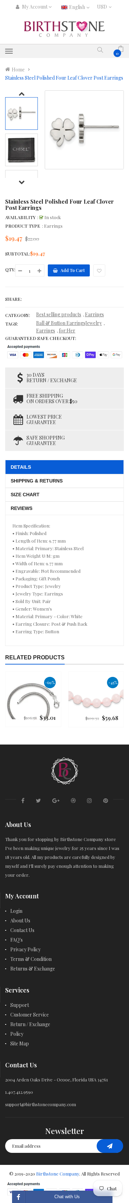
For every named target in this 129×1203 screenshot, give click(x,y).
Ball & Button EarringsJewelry (69, 323)
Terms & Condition (31, 959)
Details (21, 467)
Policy (16, 1034)
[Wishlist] (99, 270)
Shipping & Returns (37, 481)
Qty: (10, 269)
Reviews (21, 508)
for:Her (67, 330)
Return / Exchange (30, 1024)
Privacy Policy (25, 949)
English (77, 7)
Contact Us (22, 930)
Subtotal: (17, 254)
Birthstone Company (57, 1174)
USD (104, 6)
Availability (20, 217)
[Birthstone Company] (65, 770)
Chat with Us (67, 1196)
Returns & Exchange (32, 968)
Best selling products (58, 314)
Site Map (19, 1043)
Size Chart (25, 494)
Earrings (94, 314)
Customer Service (29, 1014)
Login (16, 911)
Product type (22, 226)
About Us (20, 920)
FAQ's (16, 940)
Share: (13, 299)
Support (19, 1005)
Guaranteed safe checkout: (40, 338)
